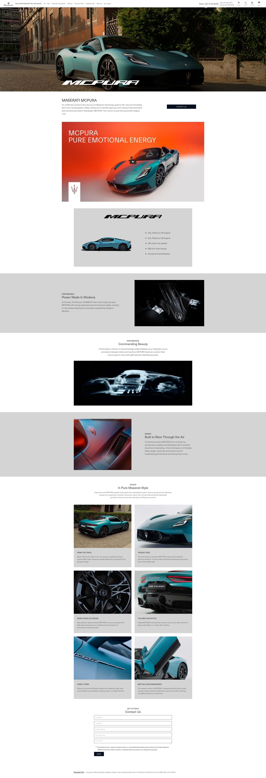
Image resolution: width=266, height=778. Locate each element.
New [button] (48, 4)
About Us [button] (99, 4)
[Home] (44, 3)
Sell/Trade (107, 4)
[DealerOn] (79, 772)
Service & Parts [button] (79, 4)
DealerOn (102, 772)
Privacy (114, 772)
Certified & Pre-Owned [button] (58, 4)
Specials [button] (70, 4)
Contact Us (181, 107)
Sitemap (108, 772)
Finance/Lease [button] (90, 4)
